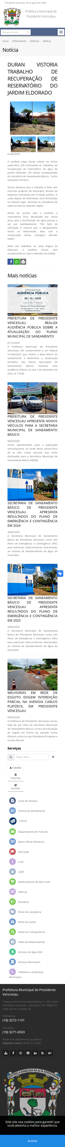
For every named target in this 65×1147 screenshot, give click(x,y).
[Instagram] (20, 1053)
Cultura (22, 820)
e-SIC (21, 861)
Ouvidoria (23, 902)
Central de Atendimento (31, 810)
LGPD (21, 871)
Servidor (15, 788)
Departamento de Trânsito (33, 831)
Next (52, 144)
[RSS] (42, 1053)
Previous (10, 144)
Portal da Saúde (27, 922)
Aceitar (32, 1141)
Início (5, 41)
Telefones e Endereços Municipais (26, 974)
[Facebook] (13, 1053)
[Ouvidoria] (50, 1053)
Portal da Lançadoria (29, 912)
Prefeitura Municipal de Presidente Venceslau (41, 14)
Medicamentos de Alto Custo (34, 881)
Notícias (34, 41)
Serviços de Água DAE (30, 952)
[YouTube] (28, 1053)
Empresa (15, 778)
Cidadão (16, 767)
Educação (23, 851)
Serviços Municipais (29, 962)
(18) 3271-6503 (13, 1032)
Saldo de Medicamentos (31, 942)
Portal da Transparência (31, 932)
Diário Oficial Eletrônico (31, 841)
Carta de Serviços (28, 800)
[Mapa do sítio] (6, 1053)
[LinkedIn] (35, 1053)
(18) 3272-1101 (13, 1020)
